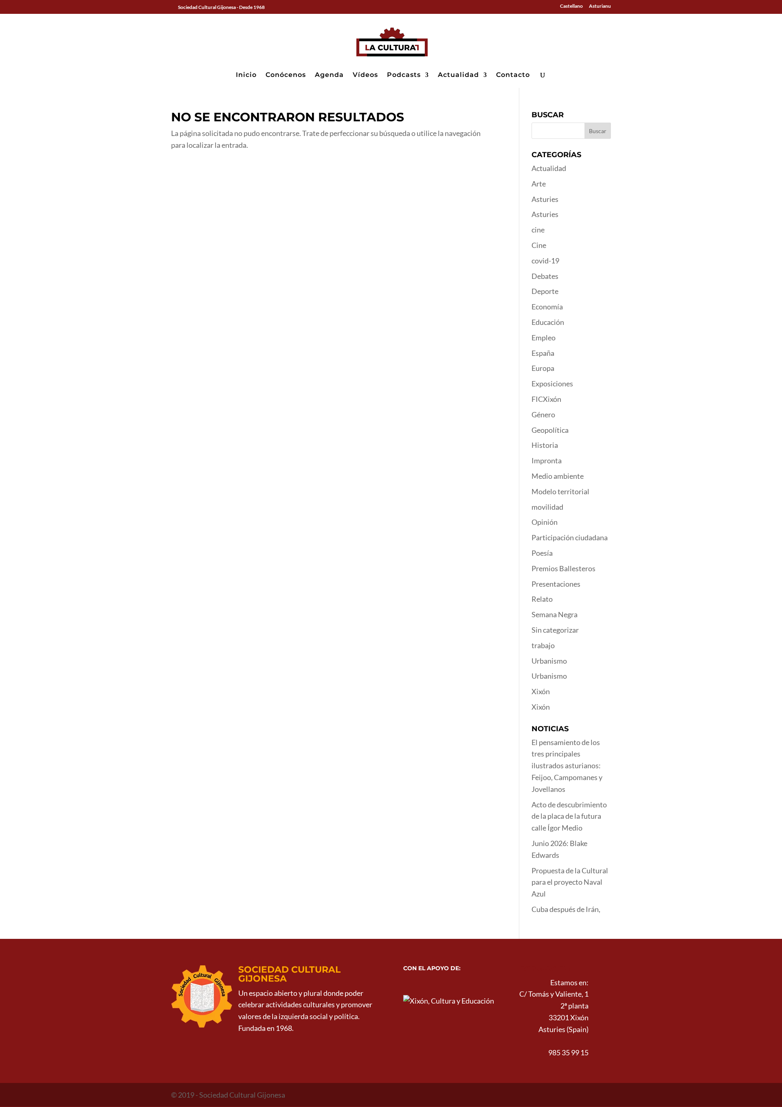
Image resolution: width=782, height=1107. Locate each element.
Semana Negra (555, 614)
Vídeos (365, 75)
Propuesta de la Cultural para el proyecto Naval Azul (570, 882)
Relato (542, 598)
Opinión (545, 521)
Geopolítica (550, 429)
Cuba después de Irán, (566, 909)
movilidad (547, 506)
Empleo (544, 337)
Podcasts (404, 75)
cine (538, 229)
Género (543, 414)
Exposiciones (552, 383)
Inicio (246, 75)
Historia (545, 445)
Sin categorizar (555, 629)
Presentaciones (556, 583)
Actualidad (458, 75)
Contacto (513, 75)
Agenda (329, 75)
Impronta (547, 460)
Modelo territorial (560, 491)
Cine (539, 245)
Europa (543, 368)
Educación (548, 322)
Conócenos (286, 75)
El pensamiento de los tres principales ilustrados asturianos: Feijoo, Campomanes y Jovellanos (567, 766)
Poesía (542, 552)
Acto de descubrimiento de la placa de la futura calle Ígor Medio (569, 816)
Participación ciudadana (570, 537)
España (543, 353)
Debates (545, 276)
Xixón (541, 691)
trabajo (543, 645)
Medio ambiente (558, 475)
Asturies (545, 199)
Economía (547, 306)
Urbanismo (549, 660)
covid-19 (545, 260)
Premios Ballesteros (563, 568)
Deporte (545, 291)
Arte (539, 183)
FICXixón (546, 399)
